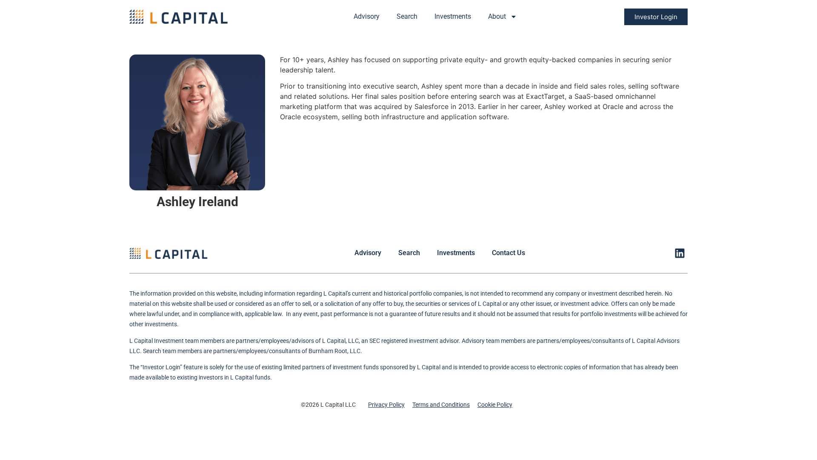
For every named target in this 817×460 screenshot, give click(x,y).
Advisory (367, 16)
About (497, 16)
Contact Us (508, 253)
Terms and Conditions (441, 404)
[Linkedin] (680, 253)
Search (407, 16)
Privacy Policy (386, 404)
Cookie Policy (494, 404)
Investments (452, 16)
